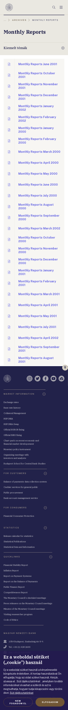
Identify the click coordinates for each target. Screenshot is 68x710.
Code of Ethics (11, 619)
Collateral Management (15, 413)
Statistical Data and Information (19, 547)
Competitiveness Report (16, 592)
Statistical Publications (15, 541)
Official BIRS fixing (13, 435)
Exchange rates (11, 402)
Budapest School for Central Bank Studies (25, 463)
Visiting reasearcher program (18, 614)
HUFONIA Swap (11, 424)
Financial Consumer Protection (19, 516)
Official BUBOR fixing (14, 429)
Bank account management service (21, 498)
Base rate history (12, 407)
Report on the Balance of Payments (21, 581)
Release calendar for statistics (18, 536)
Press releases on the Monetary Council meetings (28, 603)
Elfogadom (50, 702)
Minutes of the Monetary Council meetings (24, 608)
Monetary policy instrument (17, 449)
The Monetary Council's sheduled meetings (25, 597)
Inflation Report (11, 570)
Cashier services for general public (21, 487)
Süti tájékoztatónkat (21, 692)
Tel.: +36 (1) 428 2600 (19, 647)
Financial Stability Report (16, 565)
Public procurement (13, 492)
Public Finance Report (14, 587)
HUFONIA (8, 418)
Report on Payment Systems (18, 576)
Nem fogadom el (17, 702)
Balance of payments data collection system (25, 481)
